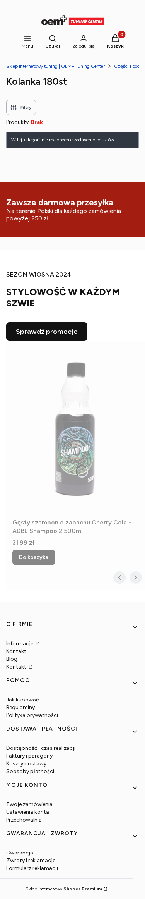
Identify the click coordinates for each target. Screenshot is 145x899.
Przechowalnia (24, 819)
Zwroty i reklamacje (30, 860)
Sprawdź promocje (47, 331)
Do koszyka (33, 557)
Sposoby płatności (30, 771)
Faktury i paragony (29, 756)
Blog (11, 659)
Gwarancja (19, 852)
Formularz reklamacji (32, 868)
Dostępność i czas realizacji (40, 748)
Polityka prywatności (32, 715)
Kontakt (16, 651)
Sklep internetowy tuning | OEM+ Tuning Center (55, 66)
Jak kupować (22, 699)
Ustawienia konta (27, 812)
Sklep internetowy (64, 889)
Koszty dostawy (26, 763)
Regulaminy (20, 707)
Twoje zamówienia (29, 804)
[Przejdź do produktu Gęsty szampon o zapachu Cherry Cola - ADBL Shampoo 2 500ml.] (75, 428)
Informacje (20, 643)
